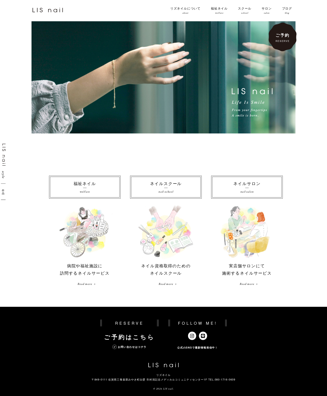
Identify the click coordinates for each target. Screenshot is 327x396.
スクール (244, 10)
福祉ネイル (219, 10)
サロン (267, 10)
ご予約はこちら (129, 336)
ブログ (287, 10)
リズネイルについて (185, 10)
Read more (84, 284)
